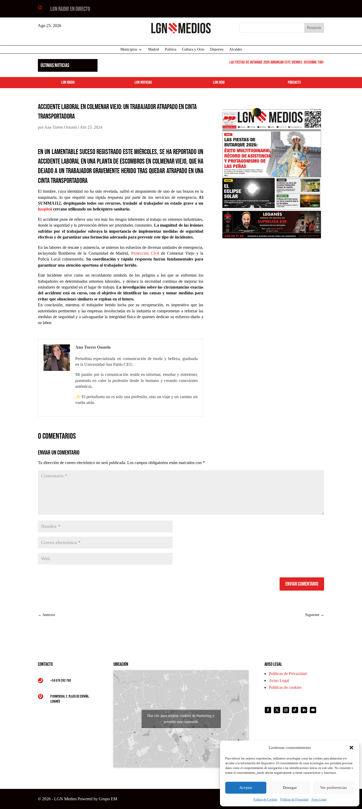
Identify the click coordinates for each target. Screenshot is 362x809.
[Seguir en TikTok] (295, 710)
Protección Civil (145, 253)
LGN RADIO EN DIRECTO (70, 9)
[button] (351, 747)
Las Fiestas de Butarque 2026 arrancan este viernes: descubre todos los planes (281, 62)
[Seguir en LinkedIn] (304, 710)
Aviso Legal (318, 799)
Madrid (153, 49)
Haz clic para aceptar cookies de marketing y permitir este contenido (180, 719)
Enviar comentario (301, 584)
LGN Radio (67, 82)
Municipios (128, 49)
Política (170, 49)
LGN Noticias (143, 82)
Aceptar (245, 787)
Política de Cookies (265, 799)
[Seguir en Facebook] (267, 710)
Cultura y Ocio (193, 49)
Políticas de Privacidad (294, 799)
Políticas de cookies (285, 687)
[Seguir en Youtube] (313, 710)
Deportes (216, 49)
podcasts (294, 82)
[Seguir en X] (276, 710)
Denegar (290, 787)
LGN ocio (218, 82)
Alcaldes (235, 49)
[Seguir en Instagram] (285, 710)
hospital (45, 209)
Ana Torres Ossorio (60, 127)
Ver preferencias (333, 787)
